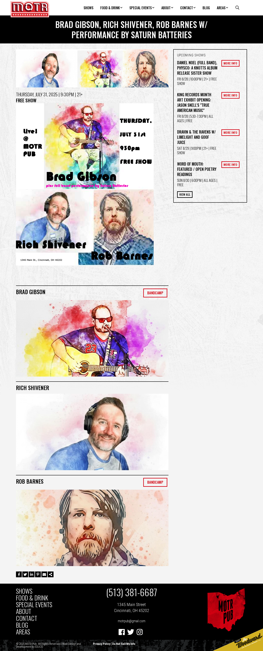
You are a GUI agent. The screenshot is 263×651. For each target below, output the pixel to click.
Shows (88, 7)
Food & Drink (110, 7)
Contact (186, 7)
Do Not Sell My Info (123, 644)
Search (235, 7)
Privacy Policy (102, 644)
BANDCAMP (155, 292)
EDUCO (39, 646)
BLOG (206, 7)
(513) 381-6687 (131, 592)
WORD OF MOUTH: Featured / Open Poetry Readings (196, 169)
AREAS (221, 7)
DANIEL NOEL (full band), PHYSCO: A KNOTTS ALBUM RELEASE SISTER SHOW (197, 68)
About (166, 7)
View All (185, 194)
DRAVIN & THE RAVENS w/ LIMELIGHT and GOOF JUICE (196, 137)
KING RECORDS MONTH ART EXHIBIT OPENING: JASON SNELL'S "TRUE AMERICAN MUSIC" (194, 102)
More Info (230, 63)
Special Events (140, 7)
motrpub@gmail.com (131, 621)
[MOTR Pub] (226, 630)
